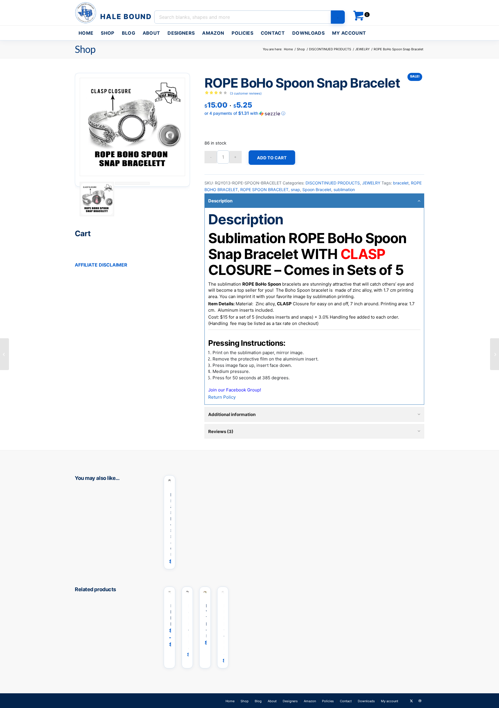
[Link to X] (411, 700)
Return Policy (222, 397)
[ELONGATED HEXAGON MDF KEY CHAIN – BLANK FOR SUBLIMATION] (494, 354)
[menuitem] (86, 33)
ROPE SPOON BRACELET (264, 189)
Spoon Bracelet (316, 189)
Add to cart (272, 157)
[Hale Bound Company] (114, 12)
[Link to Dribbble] (420, 700)
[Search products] (338, 17)
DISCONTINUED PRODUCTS (333, 182)
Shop (85, 49)
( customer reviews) (246, 93)
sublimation (344, 189)
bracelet (401, 182)
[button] (314, 113)
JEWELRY (371, 182)
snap (295, 189)
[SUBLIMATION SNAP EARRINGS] (4, 354)
